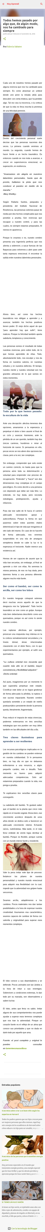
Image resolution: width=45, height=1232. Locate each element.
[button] (4, 39)
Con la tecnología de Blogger (24, 1228)
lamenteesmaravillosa (16, 1048)
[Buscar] (41, 4)
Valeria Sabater (14, 46)
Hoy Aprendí (13, 4)
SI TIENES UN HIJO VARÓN (13, 1202)
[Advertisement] (22, 64)
